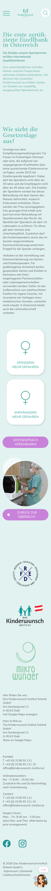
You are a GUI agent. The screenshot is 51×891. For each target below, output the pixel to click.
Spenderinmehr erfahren (25, 365)
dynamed (26, 871)
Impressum (11, 871)
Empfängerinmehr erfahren (25, 415)
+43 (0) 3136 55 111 (18, 760)
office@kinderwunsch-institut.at (23, 768)
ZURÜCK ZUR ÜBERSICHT (27, 514)
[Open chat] (40, 881)
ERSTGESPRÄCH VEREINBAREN (25, 442)
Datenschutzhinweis (17, 875)
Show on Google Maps (17, 740)
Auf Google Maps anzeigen (20, 714)
